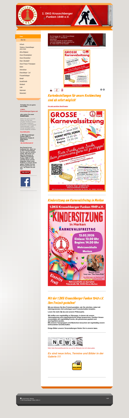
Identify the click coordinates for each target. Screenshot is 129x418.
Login (107, 398)
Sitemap (32, 398)
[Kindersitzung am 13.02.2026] (77, 69)
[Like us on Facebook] (25, 181)
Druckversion (25, 398)
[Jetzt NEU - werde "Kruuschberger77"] (51, 90)
